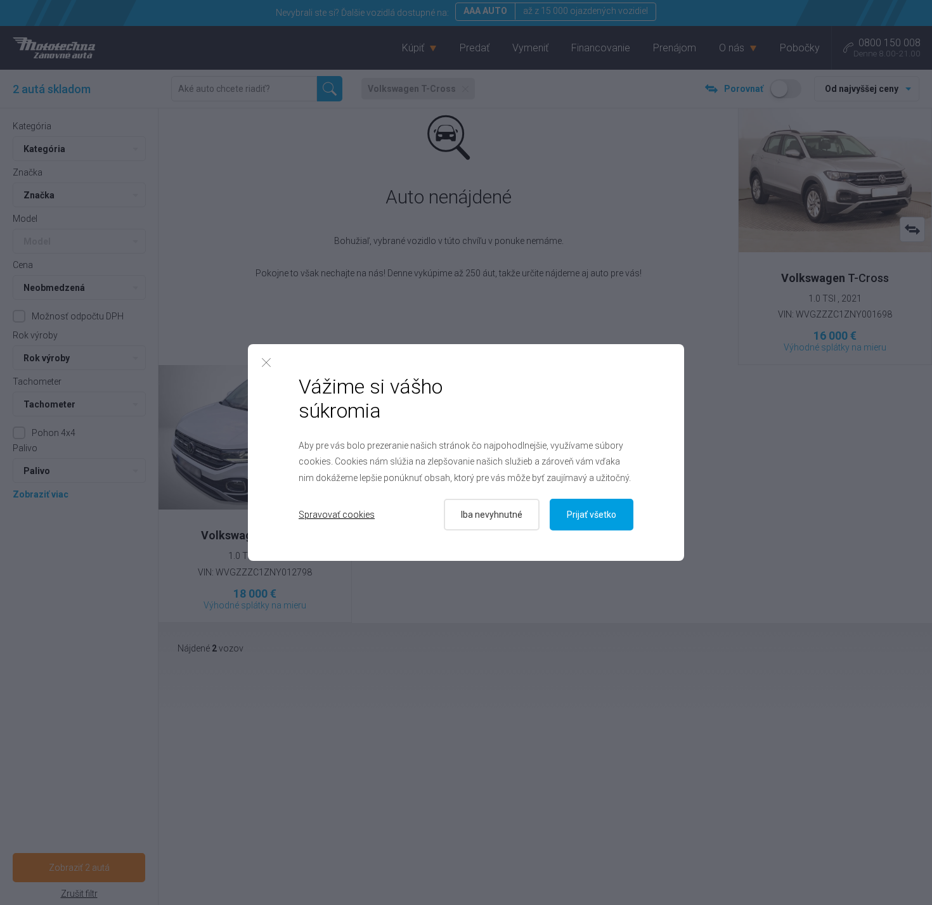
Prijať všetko (591, 515)
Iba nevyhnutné (491, 515)
